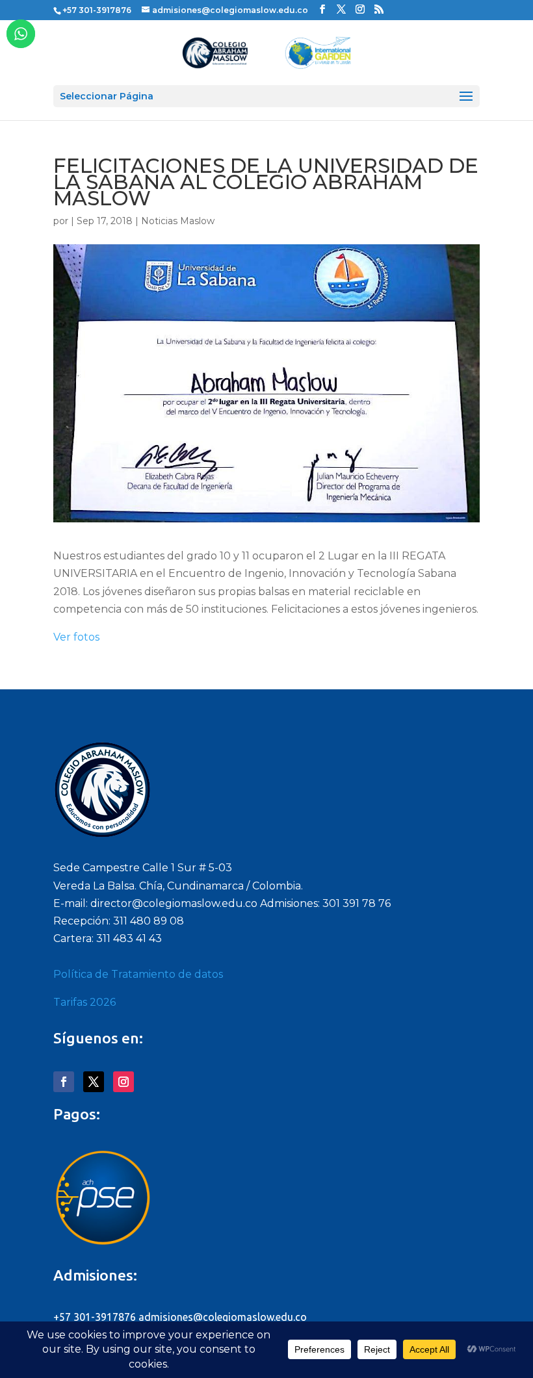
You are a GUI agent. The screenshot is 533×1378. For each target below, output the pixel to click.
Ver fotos (76, 637)
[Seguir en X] (93, 1081)
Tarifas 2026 (84, 1002)
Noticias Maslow (177, 221)
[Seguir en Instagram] (123, 1081)
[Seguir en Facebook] (63, 1081)
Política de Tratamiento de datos (138, 974)
